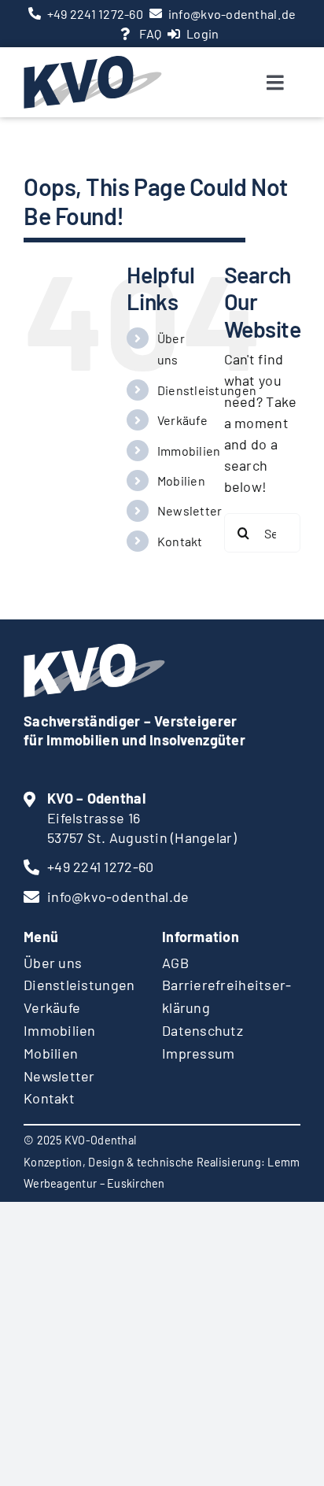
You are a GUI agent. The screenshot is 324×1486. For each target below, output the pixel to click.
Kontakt (180, 541)
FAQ (150, 33)
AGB (175, 962)
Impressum (198, 1053)
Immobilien (189, 450)
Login (202, 33)
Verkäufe (182, 419)
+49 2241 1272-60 (95, 13)
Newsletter (190, 510)
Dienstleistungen (206, 390)
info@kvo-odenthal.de (232, 13)
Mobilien (181, 480)
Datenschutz (202, 1030)
